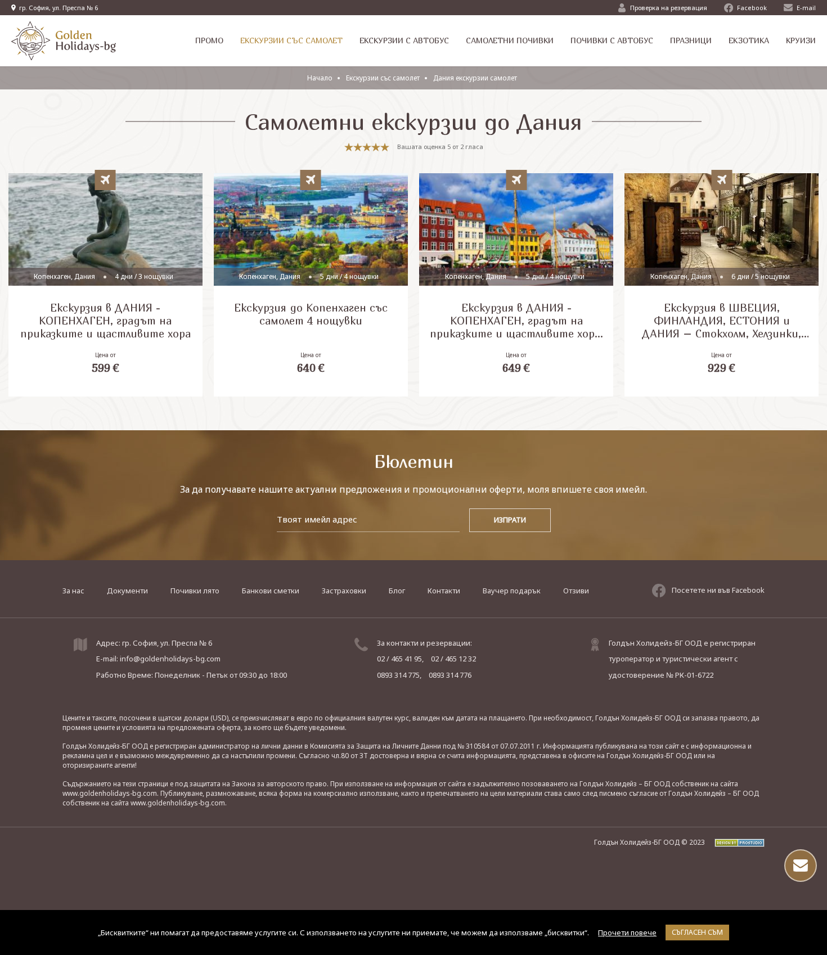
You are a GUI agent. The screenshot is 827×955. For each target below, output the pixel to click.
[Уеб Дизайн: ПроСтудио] (736, 842)
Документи (127, 590)
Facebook (752, 7)
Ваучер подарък (512, 590)
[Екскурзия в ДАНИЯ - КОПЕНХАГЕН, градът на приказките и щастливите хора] (105, 285)
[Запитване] (800, 865)
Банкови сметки (270, 590)
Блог (397, 590)
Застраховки (344, 590)
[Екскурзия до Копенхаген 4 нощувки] (311, 285)
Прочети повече (627, 932)
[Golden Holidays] (63, 40)
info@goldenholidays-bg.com (170, 659)
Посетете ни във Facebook (718, 590)
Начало (319, 78)
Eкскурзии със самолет (383, 78)
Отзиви (576, 590)
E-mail (806, 7)
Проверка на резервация (668, 7)
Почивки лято (194, 590)
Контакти (444, 590)
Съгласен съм (697, 932)
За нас (73, 590)
